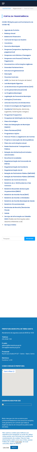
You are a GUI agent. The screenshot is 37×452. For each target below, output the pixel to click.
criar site (14, 418)
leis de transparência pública (20, 425)
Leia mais (19, 442)
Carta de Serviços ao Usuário (15, 40)
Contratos (17, 100)
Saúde (6, 213)
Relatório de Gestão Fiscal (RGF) (16, 195)
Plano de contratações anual (15, 143)
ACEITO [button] (14, 447)
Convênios (8, 43)
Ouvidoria (8, 109)
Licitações (8, 100)
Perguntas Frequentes (13, 115)
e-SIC (10, 360)
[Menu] (3, 3)
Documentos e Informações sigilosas (18, 64)
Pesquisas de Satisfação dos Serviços (18, 118)
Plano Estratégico (11, 121)
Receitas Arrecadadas (12, 158)
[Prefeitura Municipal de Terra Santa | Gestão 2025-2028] (18, 3)
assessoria (23, 420)
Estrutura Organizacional (14, 71)
